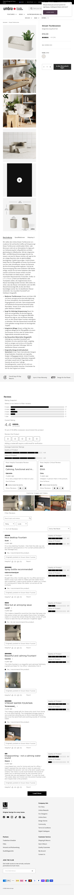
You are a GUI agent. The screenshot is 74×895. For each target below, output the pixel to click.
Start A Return (42, 844)
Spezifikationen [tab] (20, 237)
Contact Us (41, 854)
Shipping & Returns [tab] (34, 237)
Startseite (5, 22)
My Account (42, 851)
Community (42, 824)
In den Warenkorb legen (62, 67)
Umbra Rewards (43, 810)
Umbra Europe (9, 888)
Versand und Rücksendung (11, 847)
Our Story (41, 807)
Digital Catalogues (44, 831)
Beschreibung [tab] (7, 237)
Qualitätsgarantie (8, 851)
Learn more (50, 12)
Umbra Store (42, 817)
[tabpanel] (19, 305)
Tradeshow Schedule (9, 840)
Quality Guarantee (44, 847)
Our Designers (42, 814)
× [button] (70, 4)
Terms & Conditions (44, 828)
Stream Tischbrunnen (14, 22)
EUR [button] (22, 2)
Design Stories (42, 821)
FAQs (4, 844)
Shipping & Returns (44, 840)
